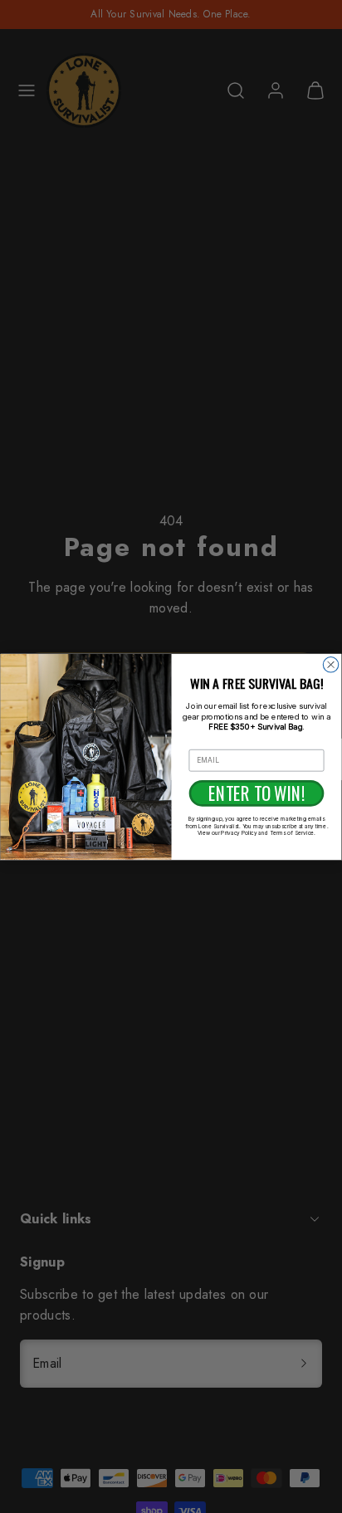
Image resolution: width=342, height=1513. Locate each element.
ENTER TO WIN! (256, 792)
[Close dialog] (330, 663)
